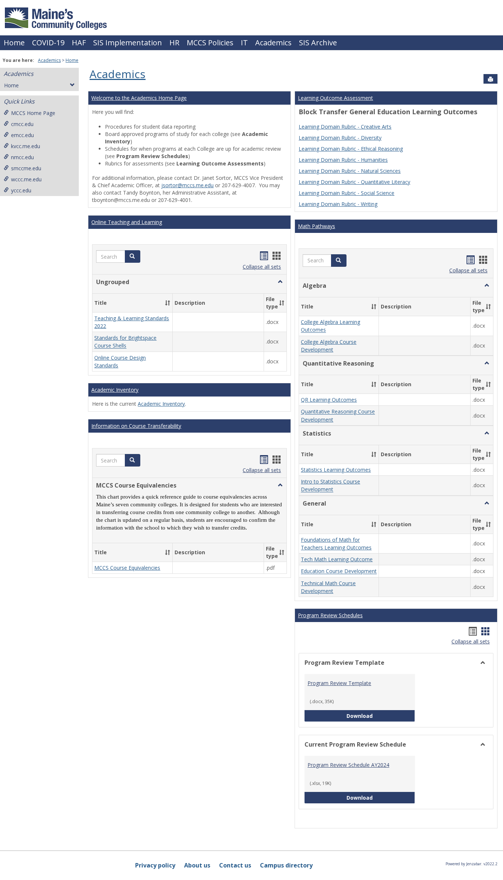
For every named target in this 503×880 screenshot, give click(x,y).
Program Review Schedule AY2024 (348, 764)
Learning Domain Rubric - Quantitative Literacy (354, 181)
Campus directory (286, 865)
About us (197, 865)
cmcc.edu (22, 124)
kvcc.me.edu (25, 146)
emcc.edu (22, 135)
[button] (132, 256)
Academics (273, 43)
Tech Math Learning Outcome (337, 559)
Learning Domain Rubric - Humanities (343, 159)
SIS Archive (318, 43)
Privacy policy (155, 865)
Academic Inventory (114, 389)
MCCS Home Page (33, 112)
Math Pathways (316, 226)
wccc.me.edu (26, 179)
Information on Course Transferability (136, 425)
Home (14, 43)
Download (381, 715)
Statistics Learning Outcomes (336, 469)
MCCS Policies (210, 43)
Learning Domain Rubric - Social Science (346, 192)
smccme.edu (26, 168)
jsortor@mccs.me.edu (187, 185)
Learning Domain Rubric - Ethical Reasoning (351, 148)
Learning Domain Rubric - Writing (338, 203)
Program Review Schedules (330, 615)
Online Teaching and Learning (126, 222)
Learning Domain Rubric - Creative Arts (345, 126)
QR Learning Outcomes (329, 399)
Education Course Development (339, 571)
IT (244, 43)
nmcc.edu (22, 157)
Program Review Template (339, 683)
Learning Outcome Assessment (335, 97)
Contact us (235, 865)
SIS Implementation (127, 43)
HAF (79, 43)
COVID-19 (48, 43)
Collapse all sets (262, 266)
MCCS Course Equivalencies (127, 567)
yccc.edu (21, 190)
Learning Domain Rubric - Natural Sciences (350, 170)
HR (174, 43)
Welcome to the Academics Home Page (139, 97)
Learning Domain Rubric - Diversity (340, 137)
